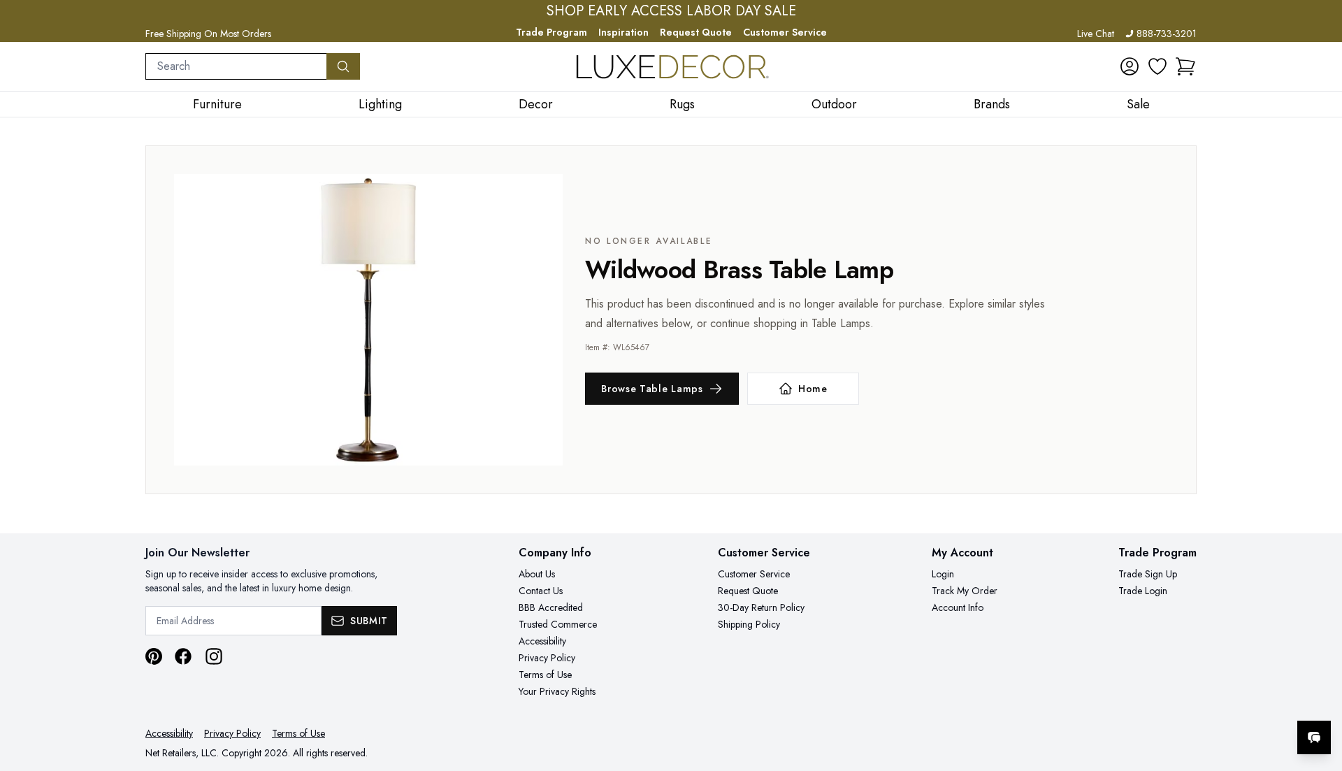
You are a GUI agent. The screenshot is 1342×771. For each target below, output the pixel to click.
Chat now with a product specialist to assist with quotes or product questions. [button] (1215, 701)
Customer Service (785, 32)
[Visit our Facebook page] (183, 656)
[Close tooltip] (1319, 694)
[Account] (1129, 66)
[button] (1185, 66)
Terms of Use (545, 675)
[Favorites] (1157, 66)
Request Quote (696, 32)
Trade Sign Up (1147, 574)
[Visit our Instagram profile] (214, 656)
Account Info (957, 607)
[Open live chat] (1314, 737)
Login (943, 574)
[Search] (343, 66)
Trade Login (1142, 591)
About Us (537, 574)
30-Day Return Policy (761, 607)
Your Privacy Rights (557, 691)
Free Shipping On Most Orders (208, 34)
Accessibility (542, 641)
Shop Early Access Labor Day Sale (671, 11)
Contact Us (541, 591)
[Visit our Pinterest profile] (153, 656)
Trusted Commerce (558, 624)
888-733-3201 (1167, 34)
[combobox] (236, 66)
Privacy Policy (547, 658)
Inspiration (623, 32)
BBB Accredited (551, 607)
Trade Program (551, 32)
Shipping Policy (749, 624)
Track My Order (964, 591)
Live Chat (1095, 34)
